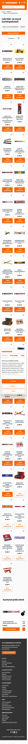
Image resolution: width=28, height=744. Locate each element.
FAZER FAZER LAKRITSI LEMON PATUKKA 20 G (19, 181)
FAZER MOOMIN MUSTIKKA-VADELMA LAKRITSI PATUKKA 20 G (19, 548)
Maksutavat (5, 718)
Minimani (4, 661)
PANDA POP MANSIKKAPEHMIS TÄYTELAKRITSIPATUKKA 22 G (7, 119)
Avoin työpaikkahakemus (8, 666)
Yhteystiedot (5, 685)
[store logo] (11, 3)
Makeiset (9, 11)
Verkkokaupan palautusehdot (9, 722)
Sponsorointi (5, 694)
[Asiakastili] (22, 3)
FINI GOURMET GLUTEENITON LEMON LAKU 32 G (7, 242)
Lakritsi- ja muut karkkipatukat (10, 13)
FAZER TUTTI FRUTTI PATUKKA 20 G (7, 515)
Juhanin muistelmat (7, 663)
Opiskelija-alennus (6, 678)
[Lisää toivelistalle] (11, 44)
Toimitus (4, 720)
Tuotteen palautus (7, 702)
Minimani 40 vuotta (7, 676)
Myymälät (4, 664)
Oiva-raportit (5, 704)
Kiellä (13, 391)
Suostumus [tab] (5, 355)
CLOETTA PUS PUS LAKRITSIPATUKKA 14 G (7, 211)
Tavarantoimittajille (7, 691)
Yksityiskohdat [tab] (14, 355)
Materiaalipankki (6, 709)
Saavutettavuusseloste (8, 707)
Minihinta (4, 674)
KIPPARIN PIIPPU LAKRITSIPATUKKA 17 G (19, 242)
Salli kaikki (13, 381)
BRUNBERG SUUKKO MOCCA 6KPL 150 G (19, 331)
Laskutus (4, 689)
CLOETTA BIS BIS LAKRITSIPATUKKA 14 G (7, 181)
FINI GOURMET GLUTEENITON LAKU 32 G (7, 150)
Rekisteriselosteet (6, 705)
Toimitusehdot (5, 717)
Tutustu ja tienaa (6, 679)
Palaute (4, 687)
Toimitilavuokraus (6, 692)
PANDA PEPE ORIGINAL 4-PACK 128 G (19, 118)
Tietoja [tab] (22, 355)
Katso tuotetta (11, 629)
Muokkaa (12, 386)
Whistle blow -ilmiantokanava (9, 696)
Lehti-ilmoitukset (6, 672)
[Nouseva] (19, 38)
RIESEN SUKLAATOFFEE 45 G (19, 271)
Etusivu (3, 11)
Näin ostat (4, 715)
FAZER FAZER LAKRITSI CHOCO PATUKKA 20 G (20, 88)
